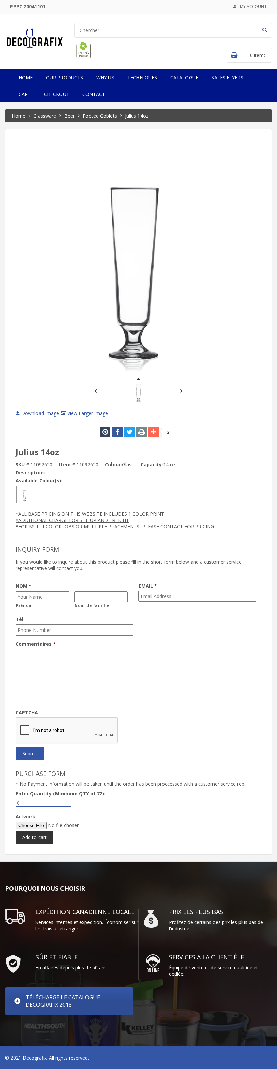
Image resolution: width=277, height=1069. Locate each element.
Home (26, 77)
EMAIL (147, 586)
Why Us (105, 77)
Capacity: (152, 464)
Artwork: (26, 816)
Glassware (44, 116)
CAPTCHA (27, 713)
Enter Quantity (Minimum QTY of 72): (60, 793)
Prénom (24, 605)
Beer (69, 116)
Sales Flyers (227, 77)
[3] (153, 432)
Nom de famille (92, 605)
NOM (23, 586)
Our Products (64, 77)
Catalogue (184, 77)
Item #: (68, 464)
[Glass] (24, 494)
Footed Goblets (100, 116)
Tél (19, 619)
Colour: (113, 464)
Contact (93, 94)
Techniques (142, 77)
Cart (25, 94)
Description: (30, 472)
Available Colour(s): (39, 480)
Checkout (56, 94)
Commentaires (36, 644)
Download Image (39, 413)
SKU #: (23, 464)
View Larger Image (87, 413)
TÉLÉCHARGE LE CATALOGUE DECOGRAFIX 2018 (63, 1001)
